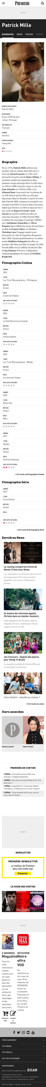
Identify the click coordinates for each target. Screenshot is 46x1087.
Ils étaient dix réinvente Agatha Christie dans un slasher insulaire (21, 615)
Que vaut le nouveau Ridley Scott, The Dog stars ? (22, 781)
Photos (29, 34)
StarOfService (33, 1077)
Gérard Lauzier (8, 747)
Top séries (6, 1046)
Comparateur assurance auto (12, 1075)
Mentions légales (8, 1084)
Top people (7, 1052)
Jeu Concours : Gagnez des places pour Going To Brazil (21, 658)
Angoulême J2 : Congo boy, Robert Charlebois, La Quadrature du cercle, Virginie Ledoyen (21, 788)
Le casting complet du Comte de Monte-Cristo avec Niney (20, 568)
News (19, 34)
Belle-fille (7, 403)
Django (6, 444)
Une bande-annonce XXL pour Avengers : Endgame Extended (19, 775)
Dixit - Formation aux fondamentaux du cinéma (18, 1079)
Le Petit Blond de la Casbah (15, 321)
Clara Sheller (9, 499)
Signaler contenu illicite (23, 1084)
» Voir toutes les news (35, 704)
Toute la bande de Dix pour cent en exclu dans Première (21, 793)
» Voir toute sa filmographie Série (30, 530)
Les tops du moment (11, 1058)
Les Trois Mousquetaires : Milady (18, 362)
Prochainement (9, 1040)
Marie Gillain (28, 747)
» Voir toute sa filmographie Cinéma (29, 474)
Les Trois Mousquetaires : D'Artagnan (20, 280)
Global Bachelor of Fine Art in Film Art (15, 1077)
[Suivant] (42, 732)
